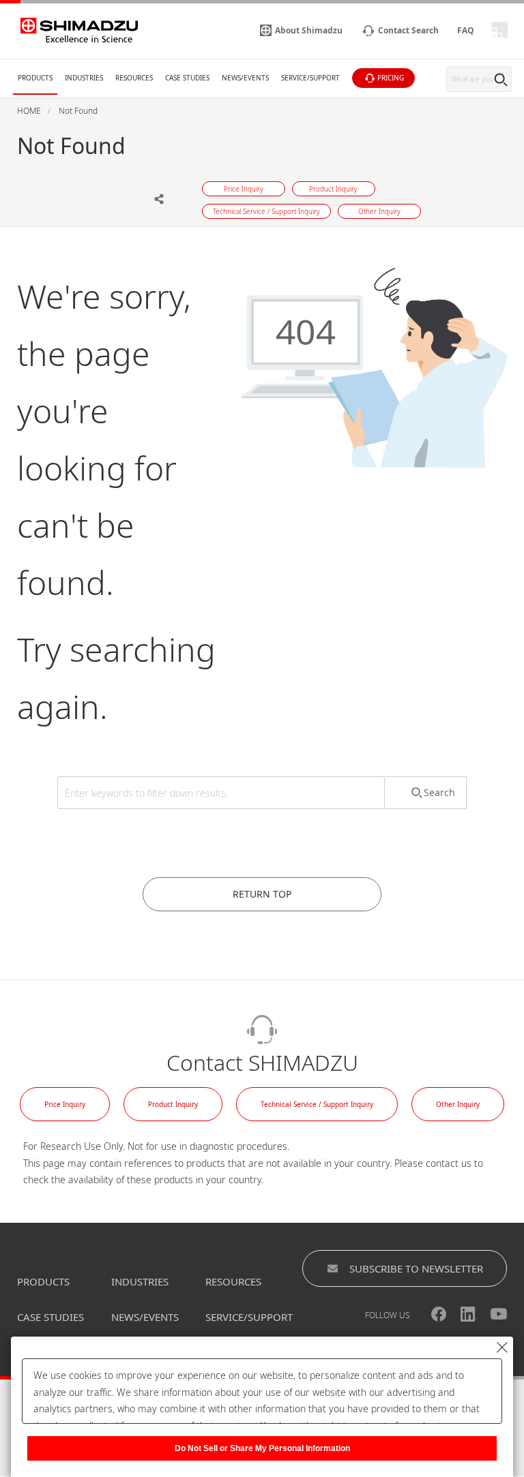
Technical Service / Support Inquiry (317, 1104)
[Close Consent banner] (502, 1347)
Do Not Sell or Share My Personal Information (262, 1448)
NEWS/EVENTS (145, 1317)
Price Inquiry (64, 1104)
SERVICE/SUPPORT (249, 1317)
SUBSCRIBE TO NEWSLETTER (416, 1268)
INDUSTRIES (140, 1281)
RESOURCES (233, 1281)
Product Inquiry (173, 1104)
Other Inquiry (458, 1104)
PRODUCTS (43, 1281)
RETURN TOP (262, 893)
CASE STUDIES (50, 1317)
